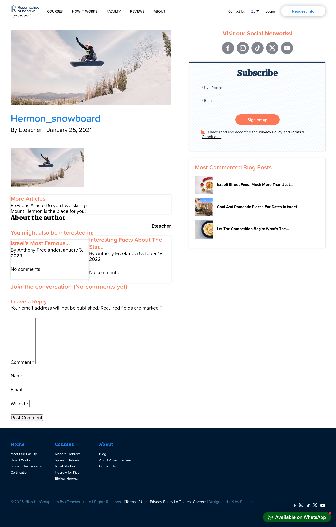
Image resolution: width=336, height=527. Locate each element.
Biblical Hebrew (66, 478)
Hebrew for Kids (67, 472)
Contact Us (236, 11)
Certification (20, 472)
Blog (102, 453)
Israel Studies (65, 466)
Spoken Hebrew (67, 460)
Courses (55, 11)
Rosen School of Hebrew (25, 10)
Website (19, 403)
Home (18, 444)
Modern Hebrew (67, 453)
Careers (199, 501)
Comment (22, 361)
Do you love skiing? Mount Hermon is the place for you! (49, 208)
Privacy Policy (270, 132)
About (159, 11)
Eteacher (161, 225)
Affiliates (183, 501)
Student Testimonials (26, 466)
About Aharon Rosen (115, 460)
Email (16, 389)
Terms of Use (136, 501)
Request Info (303, 11)
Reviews (137, 11)
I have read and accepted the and (253, 134)
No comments (25, 268)
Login (270, 11)
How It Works (84, 11)
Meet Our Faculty (24, 453)
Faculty (114, 11)
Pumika (246, 501)
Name (17, 375)
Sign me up (257, 119)
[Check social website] (295, 505)
